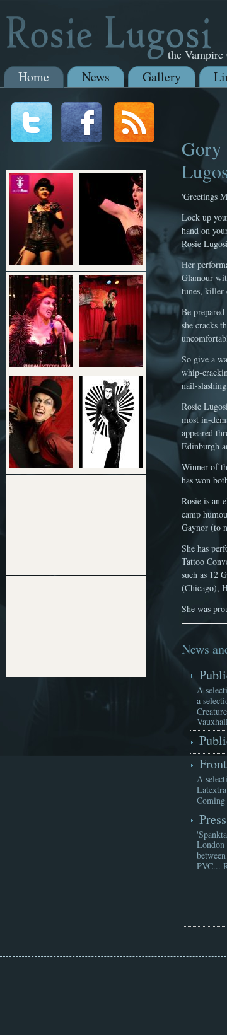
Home (33, 76)
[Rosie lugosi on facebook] (81, 139)
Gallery (162, 76)
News (96, 76)
